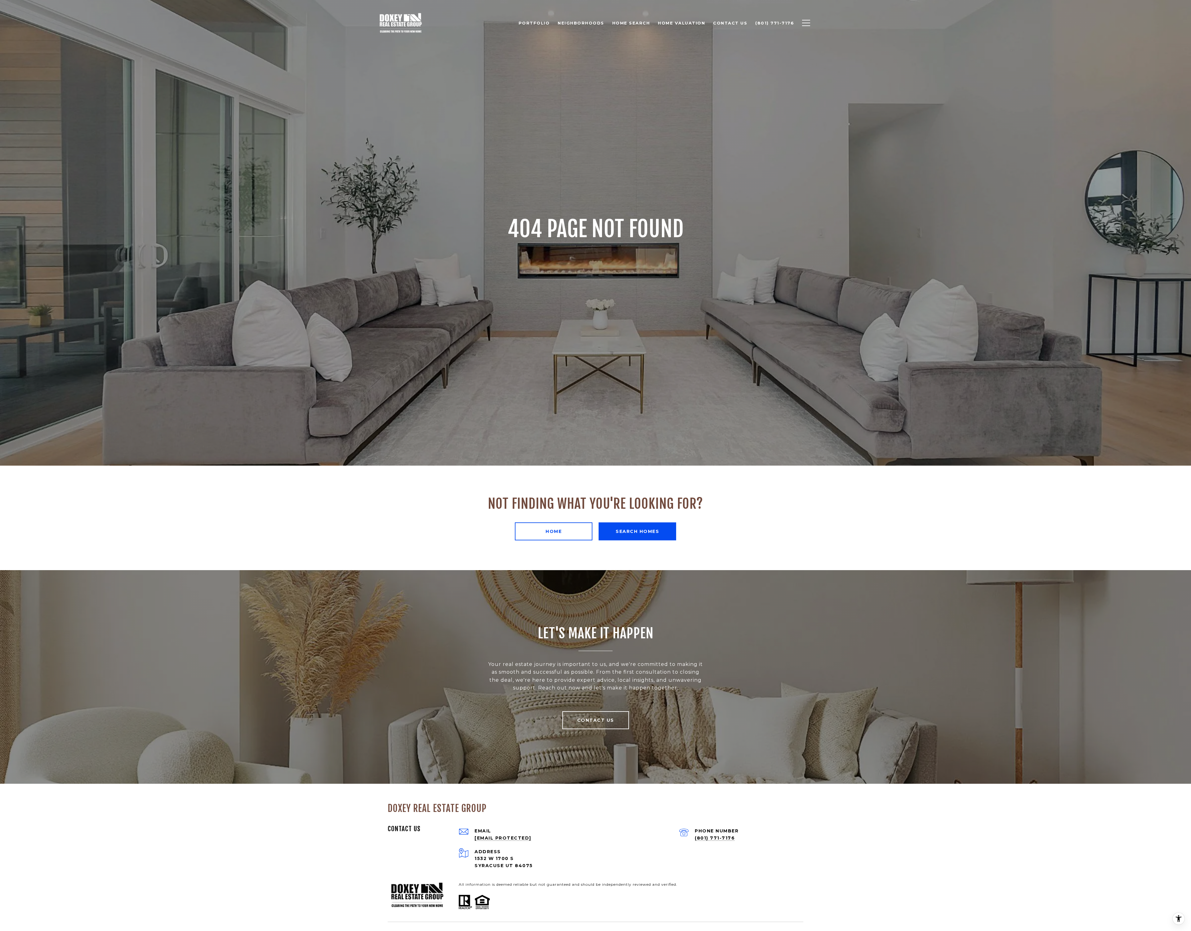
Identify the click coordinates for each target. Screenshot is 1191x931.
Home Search (631, 22)
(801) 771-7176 (715, 838)
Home (554, 531)
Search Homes (637, 531)
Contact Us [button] (595, 720)
